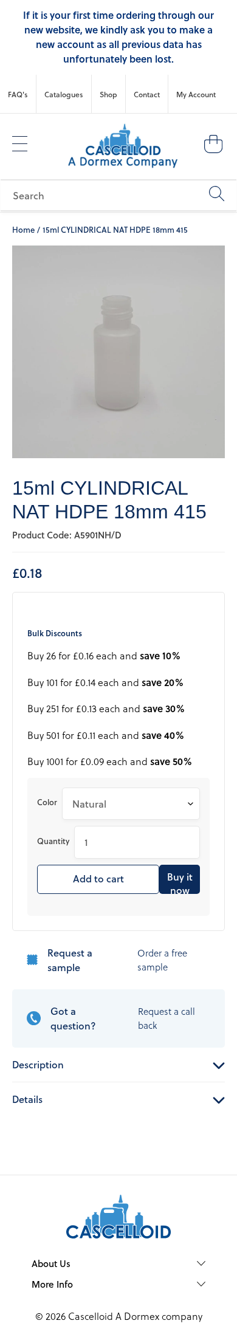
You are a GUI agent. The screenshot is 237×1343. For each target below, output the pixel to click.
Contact (147, 94)
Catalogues (63, 94)
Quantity (53, 841)
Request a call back (166, 1018)
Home (23, 229)
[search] (118, 195)
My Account (196, 94)
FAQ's (18, 94)
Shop (108, 94)
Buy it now (180, 882)
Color (47, 802)
